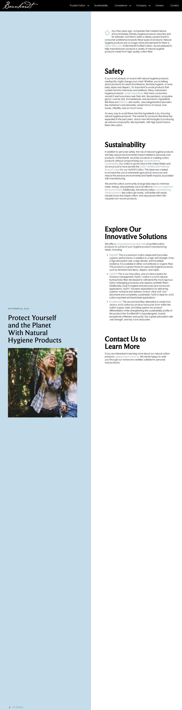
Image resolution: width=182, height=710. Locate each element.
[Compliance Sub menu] (130, 5)
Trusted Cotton (77, 5)
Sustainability (101, 5)
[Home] (19, 6)
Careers (160, 5)
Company (141, 5)
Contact (174, 5)
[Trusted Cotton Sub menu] (88, 5)
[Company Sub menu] (149, 5)
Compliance (121, 5)
